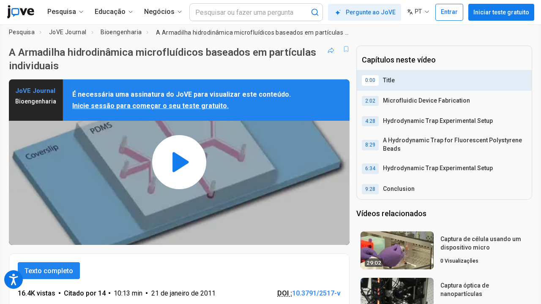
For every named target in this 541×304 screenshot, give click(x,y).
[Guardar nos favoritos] (346, 49)
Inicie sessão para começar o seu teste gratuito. (150, 106)
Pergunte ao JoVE (371, 12)
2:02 (370, 101)
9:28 (370, 189)
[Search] (315, 12)
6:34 (370, 168)
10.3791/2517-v (316, 293)
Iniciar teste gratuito (501, 12)
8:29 (370, 145)
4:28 (370, 121)
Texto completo (49, 271)
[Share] (331, 49)
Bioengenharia (121, 32)
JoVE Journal (68, 32)
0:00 (370, 80)
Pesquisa (22, 32)
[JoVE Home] (20, 12)
